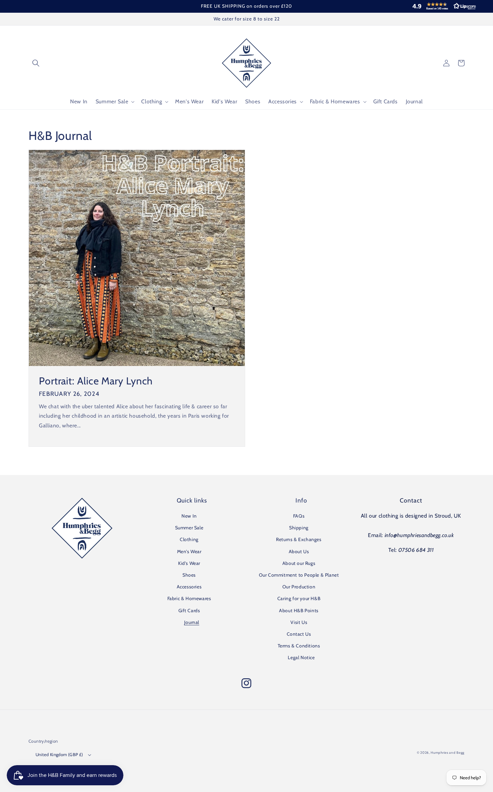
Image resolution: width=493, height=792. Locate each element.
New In (189, 516)
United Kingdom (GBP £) (59, 754)
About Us (299, 551)
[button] (442, 6)
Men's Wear (189, 551)
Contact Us (299, 634)
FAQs (299, 516)
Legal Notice (301, 657)
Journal (191, 622)
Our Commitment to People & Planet (299, 575)
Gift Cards (189, 611)
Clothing (189, 539)
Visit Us (299, 622)
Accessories (189, 587)
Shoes (189, 575)
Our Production (298, 587)
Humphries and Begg (447, 752)
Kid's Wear (189, 563)
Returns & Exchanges (298, 539)
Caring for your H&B (298, 598)
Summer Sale (189, 528)
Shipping (299, 528)
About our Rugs (298, 563)
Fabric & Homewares (189, 598)
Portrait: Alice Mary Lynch (96, 381)
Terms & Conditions (299, 646)
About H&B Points (299, 611)
